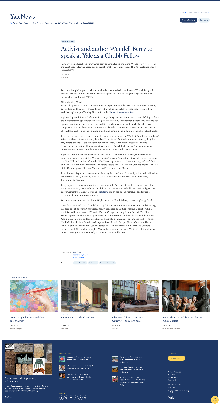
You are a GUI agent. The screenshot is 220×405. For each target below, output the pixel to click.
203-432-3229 (78, 257)
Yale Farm (103, 191)
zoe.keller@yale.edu (81, 255)
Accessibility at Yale (174, 384)
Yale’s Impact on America (33, 23)
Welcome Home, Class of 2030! (81, 23)
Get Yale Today (175, 358)
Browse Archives (174, 372)
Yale (171, 398)
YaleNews (22, 17)
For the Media (173, 377)
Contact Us (172, 380)
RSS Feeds (171, 374)
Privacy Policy (172, 387)
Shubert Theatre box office (121, 112)
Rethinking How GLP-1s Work (56, 23)
